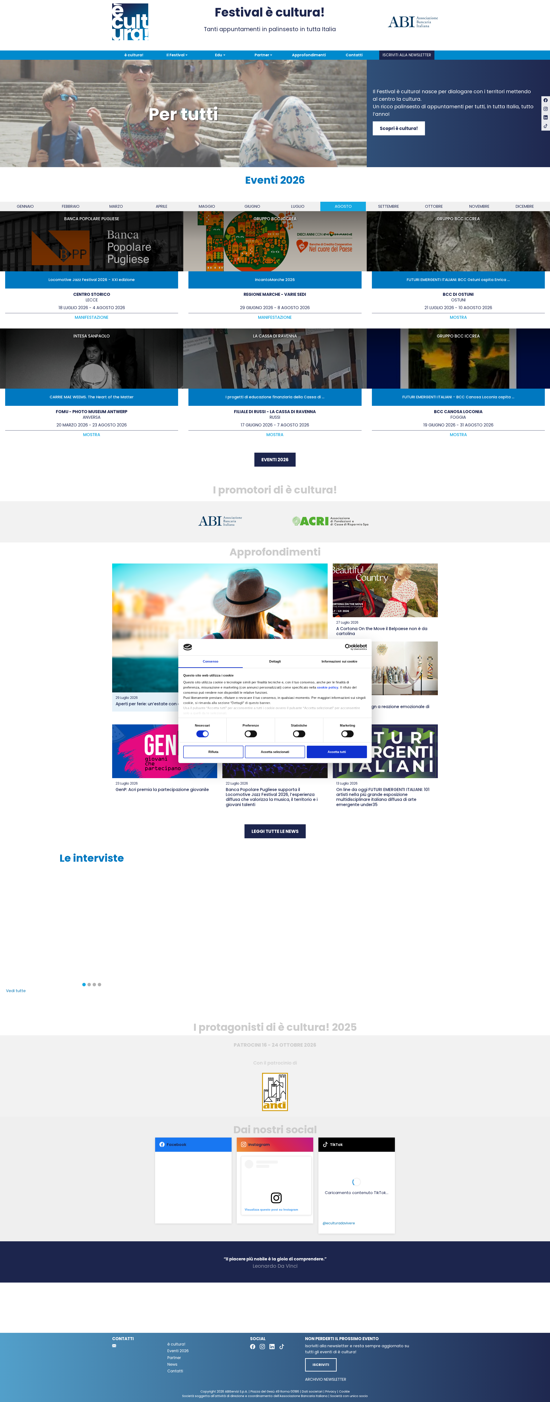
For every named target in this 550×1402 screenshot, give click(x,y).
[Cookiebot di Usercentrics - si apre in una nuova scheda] (348, 647)
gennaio (25, 206)
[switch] (251, 733)
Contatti (354, 55)
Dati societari (312, 1391)
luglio (297, 206)
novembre (479, 206)
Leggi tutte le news (275, 831)
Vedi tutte (16, 990)
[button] (177, 55)
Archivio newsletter (325, 1379)
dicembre (525, 206)
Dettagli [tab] (275, 661)
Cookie (344, 1391)
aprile (161, 206)
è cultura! (133, 55)
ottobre (434, 206)
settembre (388, 206)
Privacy (330, 1391)
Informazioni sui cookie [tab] (339, 661)
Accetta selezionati (275, 752)
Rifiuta (213, 752)
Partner (174, 1357)
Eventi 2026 (275, 460)
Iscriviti (321, 1364)
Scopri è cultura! (399, 128)
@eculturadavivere (339, 1223)
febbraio (70, 206)
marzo (116, 206)
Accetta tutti (337, 752)
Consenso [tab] (210, 661)
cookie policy (327, 687)
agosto (343, 206)
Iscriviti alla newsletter (407, 55)
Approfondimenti (309, 55)
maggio (207, 206)
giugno (252, 206)
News (172, 1364)
